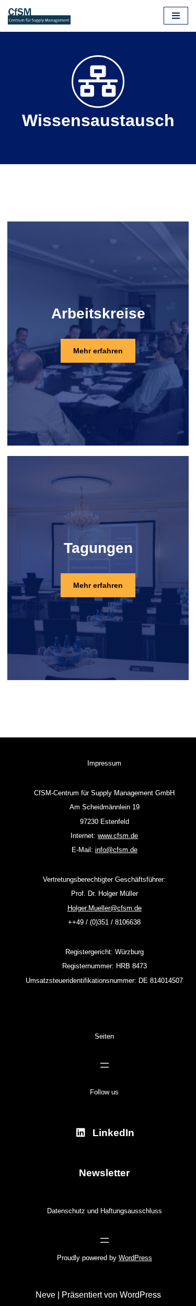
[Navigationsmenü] (176, 15)
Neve (45, 1294)
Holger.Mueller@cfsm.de (104, 908)
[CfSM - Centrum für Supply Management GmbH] (39, 15)
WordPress (135, 1258)
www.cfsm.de (118, 836)
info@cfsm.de (116, 850)
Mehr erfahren (98, 585)
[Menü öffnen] (104, 1065)
